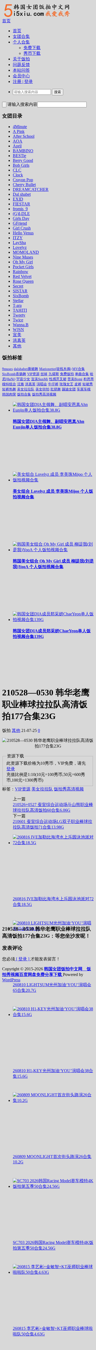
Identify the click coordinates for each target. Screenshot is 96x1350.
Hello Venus (23, 233)
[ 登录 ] (22, 959)
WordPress (11, 980)
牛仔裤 (53, 384)
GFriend (20, 223)
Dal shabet (22, 194)
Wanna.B (21, 324)
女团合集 (21, 36)
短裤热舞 (9, 389)
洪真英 (19, 340)
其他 (17, 346)
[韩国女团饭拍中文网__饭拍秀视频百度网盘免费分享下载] (36, 16)
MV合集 (78, 369)
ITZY (18, 237)
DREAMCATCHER (31, 189)
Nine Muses (23, 257)
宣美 (17, 334)
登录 (10, 769)
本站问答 (21, 70)
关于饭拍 (21, 59)
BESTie (19, 155)
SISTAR (20, 291)
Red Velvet (22, 276)
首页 (6, 21)
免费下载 (32, 47)
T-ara (17, 305)
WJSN (18, 329)
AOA (17, 141)
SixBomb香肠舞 (14, 374)
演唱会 (42, 384)
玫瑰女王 (66, 384)
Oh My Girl (23, 262)
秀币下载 (32, 53)
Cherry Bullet (24, 184)
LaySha (19, 242)
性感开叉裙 (57, 379)
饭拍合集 (24, 394)
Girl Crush (22, 228)
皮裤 (77, 384)
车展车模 (84, 389)
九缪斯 (54, 374)
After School (23, 136)
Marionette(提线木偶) (55, 369)
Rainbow (20, 271)
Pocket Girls (23, 266)
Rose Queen (23, 281)
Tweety (19, 315)
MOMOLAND (26, 252)
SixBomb (21, 295)
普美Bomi (74, 379)
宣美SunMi (39, 379)
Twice (18, 320)
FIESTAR (21, 204)
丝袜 (44, 374)
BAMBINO (23, 150)
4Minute (20, 126)
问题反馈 (21, 64)
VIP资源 (33, 374)
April (17, 146)
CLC (17, 170)
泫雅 (20, 384)
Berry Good (23, 160)
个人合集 (21, 42)
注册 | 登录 (23, 81)
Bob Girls (21, 165)
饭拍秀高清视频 (44, 394)
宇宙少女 (23, 379)
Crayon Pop (23, 179)
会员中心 (21, 76)
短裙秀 (87, 384)
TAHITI (20, 310)
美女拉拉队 (25, 389)
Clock (18, 175)
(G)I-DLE (21, 213)
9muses (7, 369)
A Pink (19, 131)
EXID (18, 199)
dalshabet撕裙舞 (26, 369)
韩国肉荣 (9, 394)
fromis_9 (20, 208)
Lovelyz (20, 247)
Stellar (18, 300)
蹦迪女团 (69, 389)
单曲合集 (82, 374)
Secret (18, 286)
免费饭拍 (67, 374)
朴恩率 (88, 379)
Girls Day (21, 218)
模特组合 (9, 384)
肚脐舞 (55, 389)
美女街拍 (42, 389)
